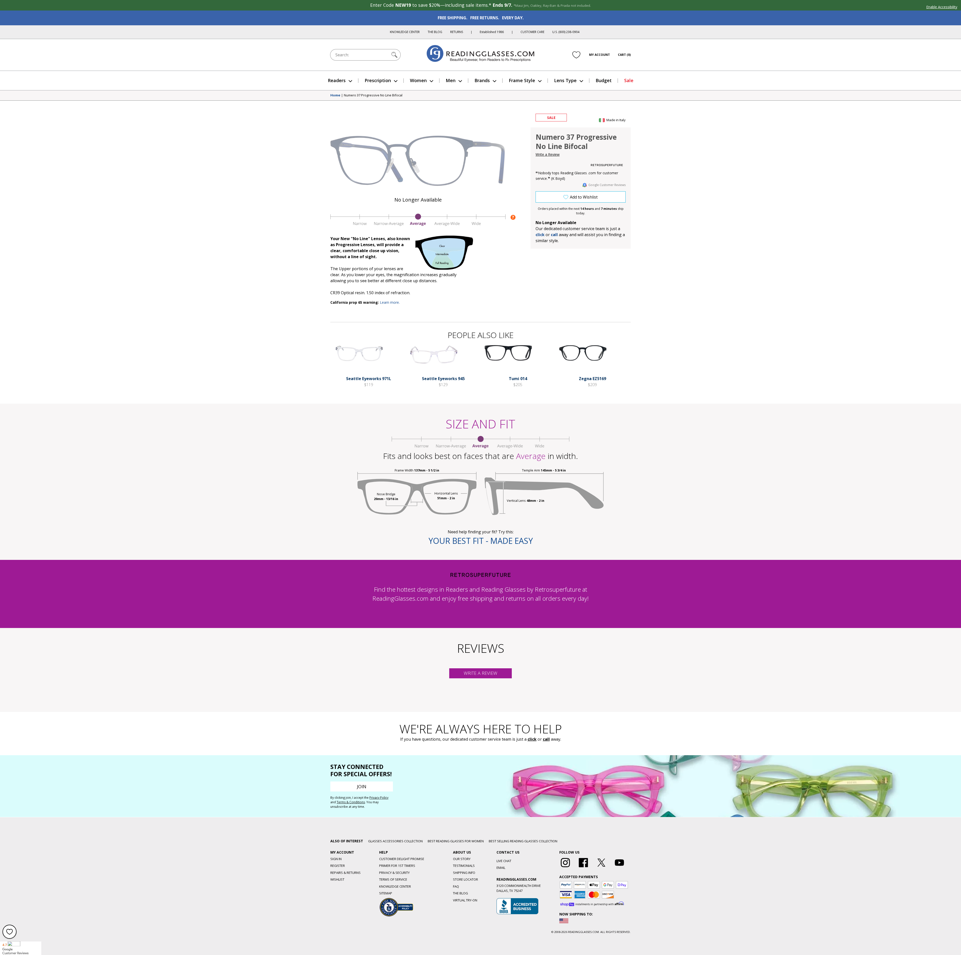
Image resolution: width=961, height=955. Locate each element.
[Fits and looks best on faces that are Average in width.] (418, 224)
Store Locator (465, 879)
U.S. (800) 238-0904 (565, 32)
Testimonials (464, 865)
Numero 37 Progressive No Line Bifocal (373, 95)
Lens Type (565, 80)
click (532, 739)
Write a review (480, 673)
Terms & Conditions (351, 802)
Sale (628, 80)
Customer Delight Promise (401, 859)
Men (450, 80)
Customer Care (532, 32)
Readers (337, 80)
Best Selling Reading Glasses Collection (523, 841)
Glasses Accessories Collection (395, 841)
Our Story (461, 859)
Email (501, 867)
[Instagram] (565, 867)
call (554, 234)
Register (337, 865)
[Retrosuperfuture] (607, 165)
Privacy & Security (394, 872)
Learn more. (390, 302)
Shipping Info (464, 872)
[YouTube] (619, 867)
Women (418, 80)
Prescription (378, 80)
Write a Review (548, 154)
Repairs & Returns (345, 872)
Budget (604, 80)
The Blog (435, 32)
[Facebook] (583, 867)
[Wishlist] (576, 55)
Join (361, 786)
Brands (482, 80)
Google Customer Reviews (607, 185)
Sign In (336, 859)
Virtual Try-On (465, 900)
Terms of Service (393, 879)
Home (335, 95)
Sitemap (385, 893)
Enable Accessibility (941, 7)
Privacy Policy (378, 797)
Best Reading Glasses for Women (456, 841)
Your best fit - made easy (480, 540)
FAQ (456, 886)
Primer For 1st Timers (397, 865)
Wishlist (337, 879)
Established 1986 (492, 32)
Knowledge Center (405, 32)
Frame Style (522, 80)
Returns (456, 32)
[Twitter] (601, 867)
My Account (599, 55)
